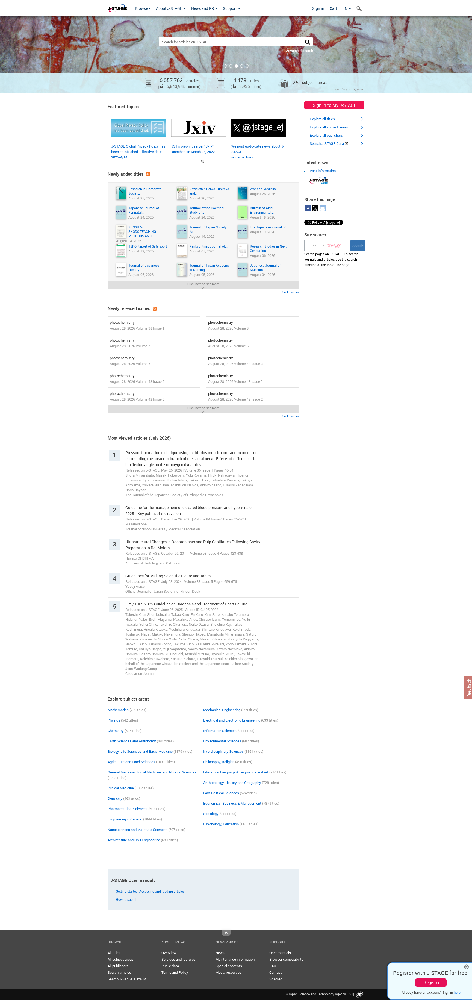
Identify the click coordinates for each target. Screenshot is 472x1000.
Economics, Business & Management (232, 803)
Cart (333, 8)
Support (230, 8)
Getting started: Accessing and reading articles (150, 891)
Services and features (178, 959)
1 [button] (225, 66)
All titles (114, 952)
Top (226, 933)
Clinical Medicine (121, 788)
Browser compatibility (286, 959)
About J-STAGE (169, 8)
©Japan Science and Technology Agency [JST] (320, 994)
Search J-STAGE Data (327, 143)
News (220, 952)
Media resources (228, 972)
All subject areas (121, 959)
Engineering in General (125, 819)
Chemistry (116, 730)
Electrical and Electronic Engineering (231, 720)
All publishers (118, 965)
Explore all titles (322, 118)
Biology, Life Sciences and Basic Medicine (140, 751)
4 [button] (241, 66)
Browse (141, 8)
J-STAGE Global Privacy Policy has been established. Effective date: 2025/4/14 (138, 152)
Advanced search (299, 50)
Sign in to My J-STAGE (334, 105)
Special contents (229, 965)
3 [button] (236, 66)
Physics (114, 720)
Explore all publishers (326, 135)
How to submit (126, 899)
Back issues (290, 292)
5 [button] (247, 66)
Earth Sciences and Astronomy (132, 741)
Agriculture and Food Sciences (131, 761)
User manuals (280, 952)
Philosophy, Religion (218, 761)
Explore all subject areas (329, 127)
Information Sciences (220, 730)
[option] (236, 54)
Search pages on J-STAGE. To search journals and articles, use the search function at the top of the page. (331, 259)
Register (431, 983)
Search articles (119, 972)
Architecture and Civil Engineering (134, 839)
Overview (168, 952)
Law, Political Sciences (221, 792)
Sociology (211, 813)
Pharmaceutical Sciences (128, 808)
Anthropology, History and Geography (232, 782)
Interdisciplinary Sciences (223, 751)
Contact (275, 972)
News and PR (203, 8)
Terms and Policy (174, 972)
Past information (323, 170)
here (457, 992)
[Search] (307, 41)
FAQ (272, 965)
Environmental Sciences (222, 741)
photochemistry (137, 325)
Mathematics (118, 709)
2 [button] (230, 66)
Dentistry (115, 798)
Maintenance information (235, 959)
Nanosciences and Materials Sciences (137, 829)
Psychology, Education (221, 824)
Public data (170, 965)
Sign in (318, 8)
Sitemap (275, 979)
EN (345, 8)
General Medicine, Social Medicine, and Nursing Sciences (152, 772)
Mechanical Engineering (221, 709)
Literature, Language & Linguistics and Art (236, 772)
